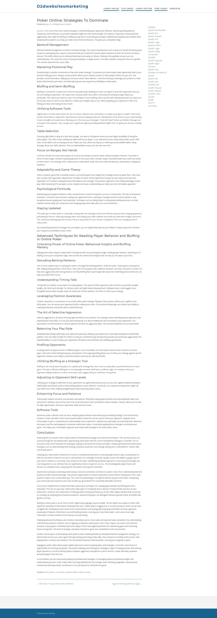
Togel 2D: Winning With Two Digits (127, 584)
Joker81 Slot (153, 78)
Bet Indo (151, 66)
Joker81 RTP (153, 39)
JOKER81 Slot (153, 84)
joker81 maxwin (154, 36)
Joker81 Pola (153, 69)
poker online (44, 31)
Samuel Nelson (65, 24)
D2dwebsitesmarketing (62, 6)
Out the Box (50, 613)
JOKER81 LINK (154, 94)
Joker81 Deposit (154, 88)
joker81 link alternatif (156, 30)
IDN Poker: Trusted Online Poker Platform (55, 584)
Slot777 (151, 103)
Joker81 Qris (153, 81)
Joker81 (151, 75)
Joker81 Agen (153, 63)
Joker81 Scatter (154, 45)
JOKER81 (151, 27)
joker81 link (153, 33)
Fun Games (127, 8)
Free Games (160, 8)
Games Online (111, 8)
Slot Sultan (152, 106)
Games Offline (144, 8)
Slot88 (150, 100)
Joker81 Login (153, 42)
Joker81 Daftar (154, 51)
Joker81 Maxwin (154, 91)
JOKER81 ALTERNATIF (157, 72)
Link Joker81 (153, 54)
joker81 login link (155, 60)
